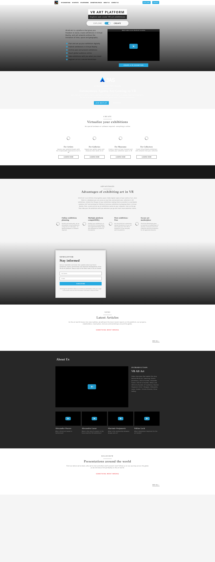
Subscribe (80, 284)
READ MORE (117, 103)
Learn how (68, 157)
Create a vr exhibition (134, 65)
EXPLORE (146, 2)
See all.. (156, 341)
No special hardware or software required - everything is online (107, 126)
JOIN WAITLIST (101, 103)
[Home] (56, 2)
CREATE (155, 2)
